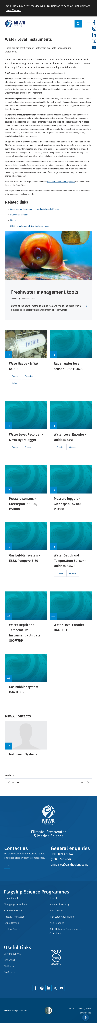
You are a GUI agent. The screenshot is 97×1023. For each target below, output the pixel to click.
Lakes (14, 383)
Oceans (28, 447)
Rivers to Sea (56, 910)
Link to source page (26, 361)
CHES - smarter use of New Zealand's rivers (29, 226)
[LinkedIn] (94, 35)
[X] (94, 41)
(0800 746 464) (61, 859)
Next (83, 782)
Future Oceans (11, 922)
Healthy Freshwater (14, 916)
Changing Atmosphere (15, 904)
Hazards (54, 898)
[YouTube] (94, 48)
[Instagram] (94, 29)
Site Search (10, 959)
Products (9, 775)
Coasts (15, 376)
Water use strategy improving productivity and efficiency (35, 209)
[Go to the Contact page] (7, 866)
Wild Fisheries (57, 922)
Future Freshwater (13, 910)
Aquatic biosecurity (59, 904)
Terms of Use (85, 1013)
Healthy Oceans (12, 929)
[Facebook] (94, 22)
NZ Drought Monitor (19, 215)
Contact (70, 1008)
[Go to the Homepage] (15, 24)
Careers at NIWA (12, 953)
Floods (13, 220)
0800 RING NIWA (62, 854)
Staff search (10, 966)
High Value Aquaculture (62, 916)
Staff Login (9, 972)
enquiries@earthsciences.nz (70, 864)
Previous (16, 782)
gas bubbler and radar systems (61, 181)
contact (35, 857)
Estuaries (29, 376)
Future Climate (11, 898)
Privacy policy (84, 1008)
